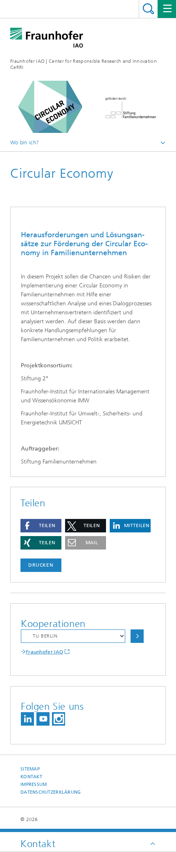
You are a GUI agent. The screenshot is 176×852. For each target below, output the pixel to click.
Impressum (33, 784)
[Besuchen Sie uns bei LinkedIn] (27, 719)
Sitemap (30, 769)
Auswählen (137, 636)
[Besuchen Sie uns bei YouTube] (43, 719)
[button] (40, 525)
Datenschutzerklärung (50, 792)
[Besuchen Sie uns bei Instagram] (58, 719)
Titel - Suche (148, 9)
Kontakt (31, 776)
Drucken (41, 565)
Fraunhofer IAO (44, 652)
